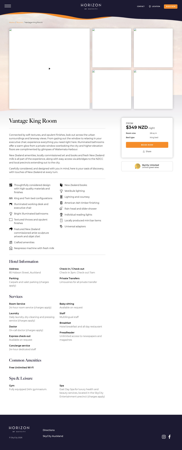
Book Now (147, 145)
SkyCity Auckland (53, 436)
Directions (49, 430)
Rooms (20, 22)
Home (12, 22)
